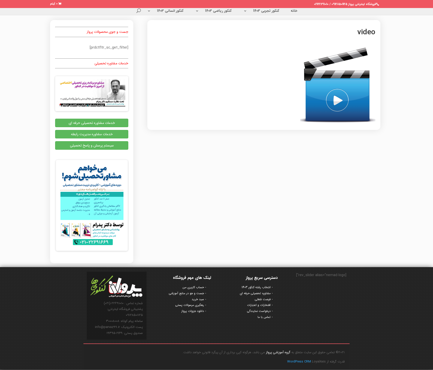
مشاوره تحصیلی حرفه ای (255, 293)
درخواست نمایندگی (259, 311)
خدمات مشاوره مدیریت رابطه (92, 134)
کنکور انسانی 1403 (170, 11)
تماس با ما (264, 317)
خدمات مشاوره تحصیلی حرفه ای (92, 123)
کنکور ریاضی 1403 (218, 11)
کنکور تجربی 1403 (266, 11)
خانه (294, 11)
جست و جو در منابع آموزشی (186, 293)
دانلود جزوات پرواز (192, 311)
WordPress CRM (299, 361)
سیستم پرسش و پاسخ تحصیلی (92, 145)
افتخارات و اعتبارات (259, 305)
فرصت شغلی (263, 299)
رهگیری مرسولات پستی (189, 305)
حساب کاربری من (193, 287)
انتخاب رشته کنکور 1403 (256, 287)
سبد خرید (198, 299)
